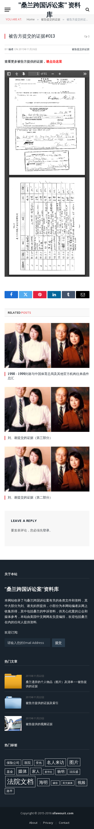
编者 (10, 49)
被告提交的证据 (80, 49)
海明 (43, 782)
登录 (46, 530)
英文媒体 (68, 783)
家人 (36, 771)
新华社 (48, 771)
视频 (81, 782)
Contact (64, 823)
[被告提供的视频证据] (13, 723)
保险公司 (13, 763)
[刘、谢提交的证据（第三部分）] (47, 409)
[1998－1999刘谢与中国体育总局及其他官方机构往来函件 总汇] (47, 345)
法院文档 (20, 781)
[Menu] (7, 10)
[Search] (87, 10)
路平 (10, 791)
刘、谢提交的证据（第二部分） (30, 497)
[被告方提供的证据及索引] (13, 702)
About (33, 823)
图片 (73, 762)
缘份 (55, 783)
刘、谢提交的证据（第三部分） (30, 437)
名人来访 (55, 762)
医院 (27, 763)
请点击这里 (54, 61)
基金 (10, 771)
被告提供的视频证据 (39, 724)
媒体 (22, 771)
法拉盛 (73, 772)
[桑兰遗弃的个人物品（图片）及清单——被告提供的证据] (13, 681)
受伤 (39, 763)
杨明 (61, 771)
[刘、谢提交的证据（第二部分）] (47, 469)
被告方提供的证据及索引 (42, 703)
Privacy (48, 823)
